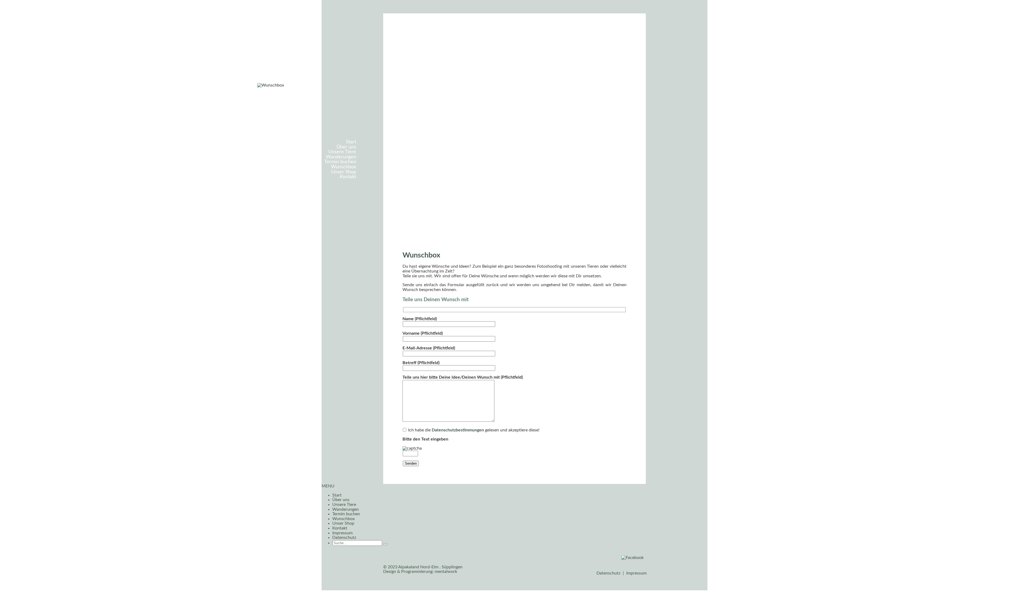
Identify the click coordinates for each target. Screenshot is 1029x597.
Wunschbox (343, 167)
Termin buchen (340, 161)
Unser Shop (343, 172)
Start (351, 142)
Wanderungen (341, 157)
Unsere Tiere (342, 152)
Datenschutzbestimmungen (458, 430)
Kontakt (348, 176)
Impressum (342, 533)
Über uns (346, 147)
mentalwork (446, 571)
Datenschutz (344, 537)
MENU (328, 486)
